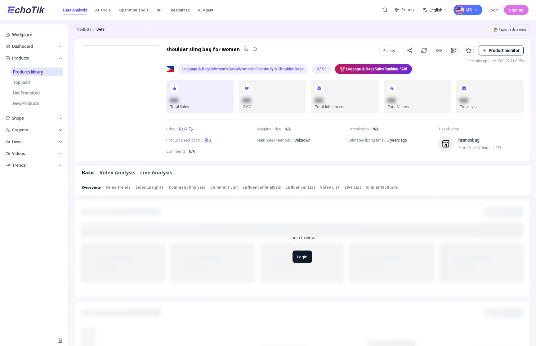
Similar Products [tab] (382, 187)
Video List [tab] (330, 187)
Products (83, 29)
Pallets (389, 50)
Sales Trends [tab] (118, 187)
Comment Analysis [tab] (187, 187)
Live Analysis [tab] (156, 172)
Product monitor (504, 50)
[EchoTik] (26, 10)
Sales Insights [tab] (150, 187)
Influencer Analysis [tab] (262, 187)
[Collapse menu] (60, 340)
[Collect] (469, 50)
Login (493, 10)
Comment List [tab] (224, 187)
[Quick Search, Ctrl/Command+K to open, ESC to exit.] (385, 10)
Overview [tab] (91, 187)
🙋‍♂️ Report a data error (510, 29)
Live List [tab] (353, 187)
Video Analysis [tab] (117, 172)
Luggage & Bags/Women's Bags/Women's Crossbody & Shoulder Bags (242, 69)
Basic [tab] (88, 172)
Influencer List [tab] (300, 187)
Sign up (516, 10)
